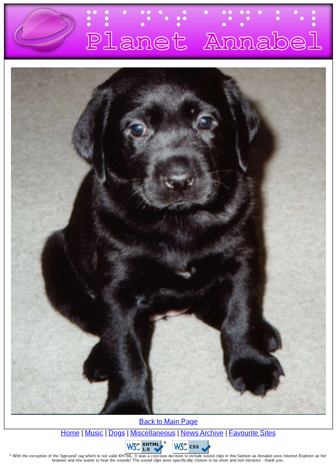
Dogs (116, 433)
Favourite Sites (252, 433)
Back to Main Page (168, 421)
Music (94, 433)
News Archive (202, 433)
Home (70, 433)
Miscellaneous (152, 433)
